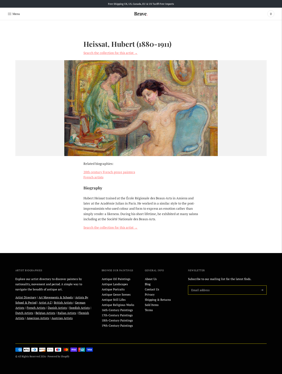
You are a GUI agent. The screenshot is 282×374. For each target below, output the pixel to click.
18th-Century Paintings (117, 320)
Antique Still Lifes (114, 300)
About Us (151, 279)
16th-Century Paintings (117, 310)
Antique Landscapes (115, 284)
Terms (149, 310)
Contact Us (152, 289)
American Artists (38, 318)
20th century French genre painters (109, 172)
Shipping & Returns (158, 300)
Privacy (150, 294)
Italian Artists (67, 313)
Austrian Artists (62, 318)
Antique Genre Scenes (116, 294)
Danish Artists (57, 308)
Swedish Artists (79, 308)
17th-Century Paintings (117, 315)
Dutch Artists (24, 313)
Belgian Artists (45, 313)
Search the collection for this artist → (110, 53)
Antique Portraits (113, 289)
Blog (148, 284)
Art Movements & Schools (56, 297)
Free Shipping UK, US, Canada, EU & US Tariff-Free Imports (141, 4)
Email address (200, 285)
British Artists (63, 302)
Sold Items (152, 305)
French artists (93, 177)
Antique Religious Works (118, 305)
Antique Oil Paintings (116, 279)
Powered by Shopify (58, 356)
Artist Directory (25, 297)
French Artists (36, 308)
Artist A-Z (45, 302)
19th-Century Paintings (117, 325)
